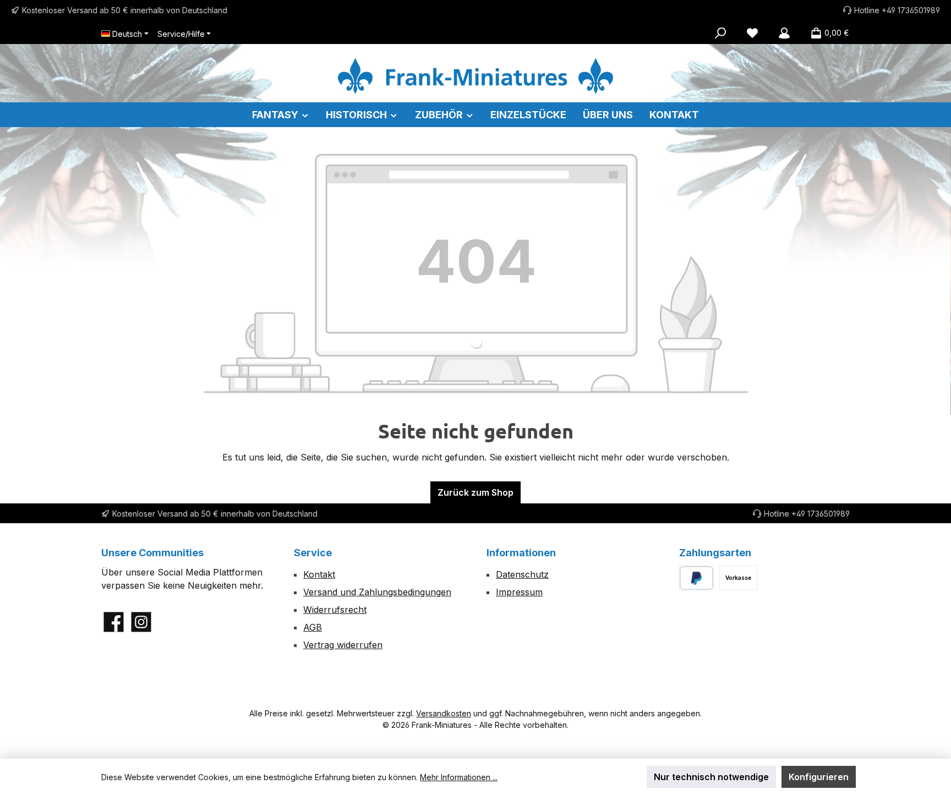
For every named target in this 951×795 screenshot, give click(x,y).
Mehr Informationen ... (459, 777)
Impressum (519, 591)
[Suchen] (720, 33)
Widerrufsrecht (335, 609)
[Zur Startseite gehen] (475, 76)
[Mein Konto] (784, 33)
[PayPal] (696, 578)
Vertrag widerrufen (342, 644)
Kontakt (319, 574)
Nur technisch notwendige (711, 776)
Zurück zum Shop (475, 492)
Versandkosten (443, 713)
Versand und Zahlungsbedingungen (377, 591)
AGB (312, 627)
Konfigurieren (819, 776)
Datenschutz (522, 574)
